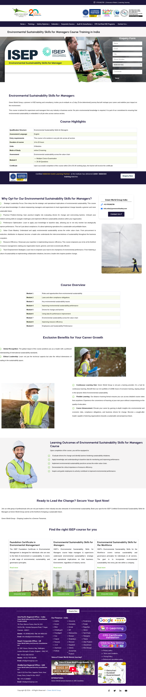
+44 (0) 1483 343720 (27, 655)
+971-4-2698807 (25, 679)
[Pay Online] (112, 644)
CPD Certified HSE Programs (104, 24)
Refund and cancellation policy (113, 659)
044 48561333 (42, 633)
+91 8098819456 (28, 633)
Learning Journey (124, 2)
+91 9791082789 (109, 204)
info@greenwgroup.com (30, 661)
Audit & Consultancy (84, 24)
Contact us (122, 24)
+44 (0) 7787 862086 (29, 658)
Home (22, 24)
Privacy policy (107, 650)
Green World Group (54, 690)
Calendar (54, 24)
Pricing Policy (107, 656)
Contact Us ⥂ (116, 214)
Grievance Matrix (111, 2)
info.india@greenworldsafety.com (115, 208)
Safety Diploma (42, 24)
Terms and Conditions (111, 653)
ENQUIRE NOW (20, 594)
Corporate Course (67, 24)
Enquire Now (73, 611)
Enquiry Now (128, 176)
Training (31, 24)
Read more (14, 567)
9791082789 (100, 2)
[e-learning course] (112, 628)
